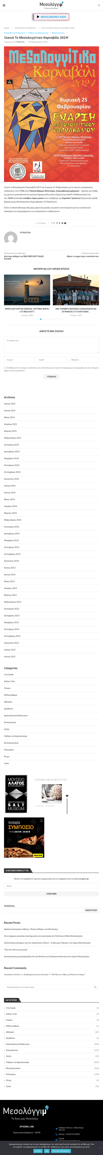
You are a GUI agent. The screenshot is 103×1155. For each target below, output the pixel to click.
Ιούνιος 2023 (9, 574)
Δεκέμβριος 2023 (12, 533)
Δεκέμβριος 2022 (12, 615)
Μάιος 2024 (9, 499)
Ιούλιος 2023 (9, 567)
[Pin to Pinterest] (62, 223)
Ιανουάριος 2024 (11, 526)
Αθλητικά (52, 1032)
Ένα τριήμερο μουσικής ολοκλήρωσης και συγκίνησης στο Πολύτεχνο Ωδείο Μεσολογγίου (43, 936)
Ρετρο (52, 1080)
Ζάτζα (52, 1056)
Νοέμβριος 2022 (11, 622)
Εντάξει (38, 1151)
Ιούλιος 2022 (9, 649)
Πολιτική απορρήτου (61, 1151)
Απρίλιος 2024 (10, 506)
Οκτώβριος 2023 (11, 547)
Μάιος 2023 (9, 581)
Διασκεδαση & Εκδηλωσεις (25, 28)
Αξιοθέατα (52, 1038)
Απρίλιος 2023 (10, 588)
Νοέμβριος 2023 (11, 540)
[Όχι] (99, 1148)
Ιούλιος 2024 (9, 485)
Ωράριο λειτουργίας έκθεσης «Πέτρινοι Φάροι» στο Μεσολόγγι (31, 929)
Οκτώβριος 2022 (11, 629)
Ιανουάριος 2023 (11, 608)
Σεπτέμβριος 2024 (12, 472)
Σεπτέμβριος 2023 (12, 554)
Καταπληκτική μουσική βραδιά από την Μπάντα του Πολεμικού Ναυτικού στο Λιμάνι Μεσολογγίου (47, 956)
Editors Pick (52, 1014)
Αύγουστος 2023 (11, 561)
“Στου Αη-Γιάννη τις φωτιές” (16, 949)
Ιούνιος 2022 (9, 656)
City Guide (52, 1008)
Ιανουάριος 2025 (11, 444)
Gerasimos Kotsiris (12, 974)
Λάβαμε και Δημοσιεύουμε (52, 1062)
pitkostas (20, 42)
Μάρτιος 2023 (10, 595)
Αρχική (6, 28)
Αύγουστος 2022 (11, 643)
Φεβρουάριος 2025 (12, 438)
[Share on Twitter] (59, 223)
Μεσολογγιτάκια (52, 1068)
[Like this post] (54, 223)
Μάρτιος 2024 (10, 513)
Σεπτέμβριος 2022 (12, 636)
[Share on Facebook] (57, 223)
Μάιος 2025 (9, 417)
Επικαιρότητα (52, 1050)
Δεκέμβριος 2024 (12, 451)
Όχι (46, 1151)
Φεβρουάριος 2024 (12, 520)
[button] (7, 297)
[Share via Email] (65, 223)
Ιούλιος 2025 (9, 403)
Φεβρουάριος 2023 (12, 602)
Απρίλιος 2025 (10, 424)
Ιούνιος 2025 (9, 410)
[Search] (99, 5)
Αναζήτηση (9, 906)
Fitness (52, 1020)
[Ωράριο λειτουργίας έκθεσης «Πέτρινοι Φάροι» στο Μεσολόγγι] (27, 290)
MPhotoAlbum (52, 1026)
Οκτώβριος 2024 (11, 465)
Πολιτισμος (52, 1074)
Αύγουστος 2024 (11, 479)
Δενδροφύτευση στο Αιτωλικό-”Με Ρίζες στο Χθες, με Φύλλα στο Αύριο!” (54, 974)
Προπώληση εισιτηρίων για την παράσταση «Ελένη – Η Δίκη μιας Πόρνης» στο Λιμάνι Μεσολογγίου (47, 943)
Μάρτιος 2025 (10, 431)
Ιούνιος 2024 (9, 492)
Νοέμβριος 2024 (11, 458)
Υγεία (52, 1086)
